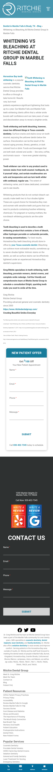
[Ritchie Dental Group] (22, 9)
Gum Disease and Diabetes (13, 711)
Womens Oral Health (11, 725)
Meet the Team (9, 677)
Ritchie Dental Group (15, 670)
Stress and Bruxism (11, 714)
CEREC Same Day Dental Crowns (16, 751)
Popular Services (13, 741)
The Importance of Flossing (14, 717)
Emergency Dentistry (11, 762)
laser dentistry (18, 643)
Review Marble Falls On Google (15, 703)
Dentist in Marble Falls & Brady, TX (19, 26)
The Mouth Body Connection (14, 719)
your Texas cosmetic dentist (24, 245)
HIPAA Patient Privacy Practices (16, 695)
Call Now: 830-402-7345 (26, 500)
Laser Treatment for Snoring (14, 759)
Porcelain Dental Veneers (13, 748)
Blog (39, 26)
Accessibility (8, 700)
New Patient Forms (11, 736)
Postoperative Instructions (13, 730)
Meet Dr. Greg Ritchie (11, 674)
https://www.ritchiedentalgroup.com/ (20, 309)
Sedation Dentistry (10, 754)
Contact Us (7, 680)
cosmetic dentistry (33, 640)
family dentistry (34, 643)
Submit (26, 434)
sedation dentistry (19, 646)
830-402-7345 (19, 445)
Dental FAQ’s (8, 733)
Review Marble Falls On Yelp (14, 706)
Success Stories (9, 709)
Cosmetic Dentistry (10, 746)
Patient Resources (14, 691)
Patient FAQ (8, 685)
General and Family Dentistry (14, 756)
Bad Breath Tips (9, 722)
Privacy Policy (8, 698)
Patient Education (10, 727)
